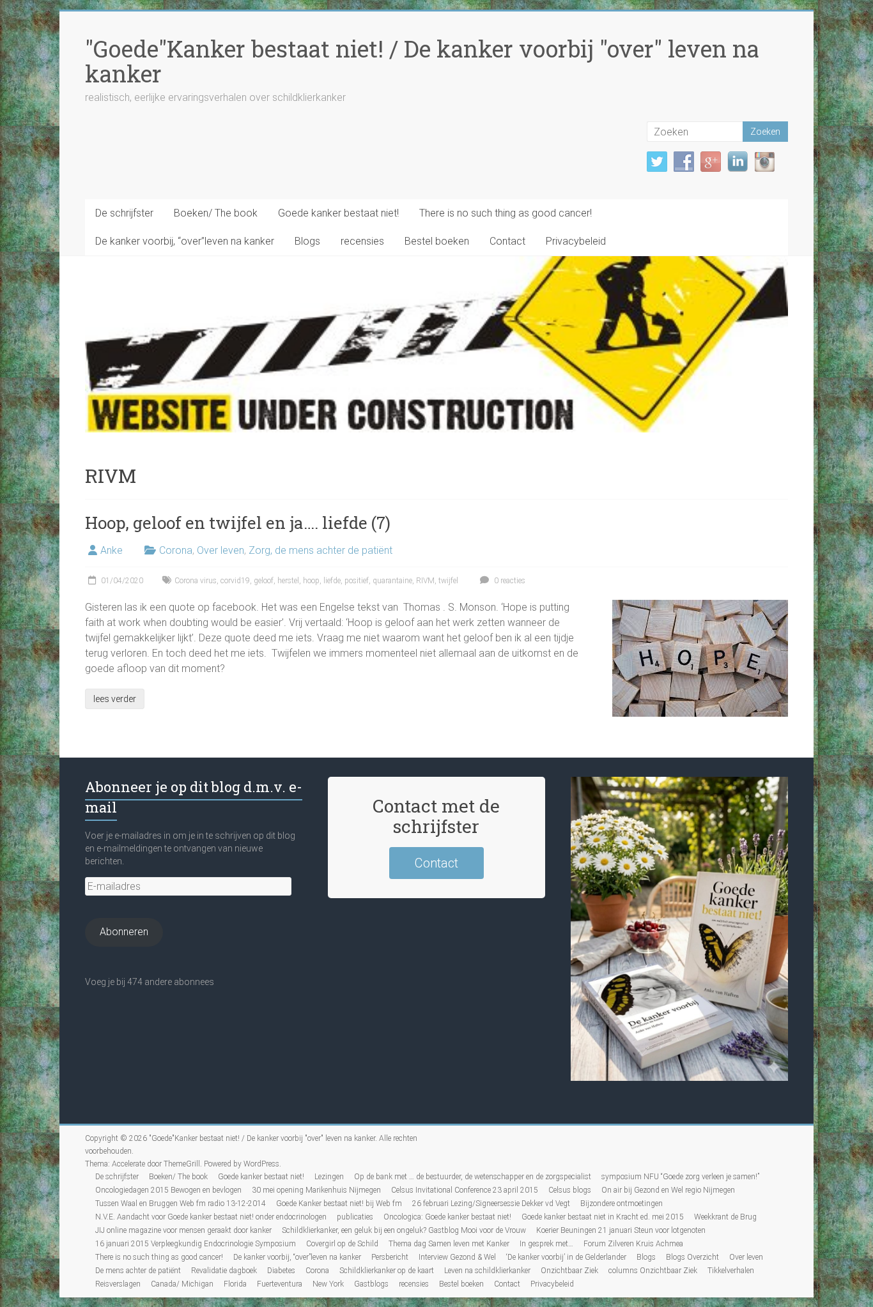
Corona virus (195, 580)
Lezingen (329, 1176)
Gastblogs (371, 1284)
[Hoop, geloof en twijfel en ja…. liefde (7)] (700, 606)
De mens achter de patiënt (138, 1270)
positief (356, 580)
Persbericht (389, 1257)
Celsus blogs (569, 1190)
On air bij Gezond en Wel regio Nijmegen (668, 1190)
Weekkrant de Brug (725, 1216)
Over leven (220, 550)
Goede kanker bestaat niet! (338, 213)
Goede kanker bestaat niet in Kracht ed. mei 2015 (602, 1216)
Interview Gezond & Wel (457, 1257)
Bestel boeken (437, 241)
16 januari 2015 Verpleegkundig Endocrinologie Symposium (195, 1243)
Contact (507, 241)
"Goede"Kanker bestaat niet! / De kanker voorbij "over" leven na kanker (422, 61)
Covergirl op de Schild (342, 1243)
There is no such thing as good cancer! (505, 213)
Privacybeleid (576, 241)
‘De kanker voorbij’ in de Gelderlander (566, 1257)
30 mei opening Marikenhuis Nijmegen (316, 1190)
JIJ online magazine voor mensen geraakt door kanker (183, 1230)
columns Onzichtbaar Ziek (652, 1270)
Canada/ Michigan (182, 1284)
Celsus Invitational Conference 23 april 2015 (464, 1190)
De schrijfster (124, 213)
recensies (362, 241)
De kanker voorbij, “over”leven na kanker (184, 241)
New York (328, 1284)
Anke (111, 550)
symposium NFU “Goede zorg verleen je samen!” (680, 1176)
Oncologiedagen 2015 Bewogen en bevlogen (168, 1190)
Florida (235, 1284)
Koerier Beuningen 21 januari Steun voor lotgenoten (621, 1230)
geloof (264, 580)
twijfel (448, 580)
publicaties (355, 1216)
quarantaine (392, 580)
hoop (311, 580)
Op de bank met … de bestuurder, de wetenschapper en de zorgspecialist (472, 1176)
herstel (288, 580)
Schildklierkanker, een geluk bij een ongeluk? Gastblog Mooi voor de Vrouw (404, 1230)
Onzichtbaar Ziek (569, 1270)
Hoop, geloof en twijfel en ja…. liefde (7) (237, 522)
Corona (175, 550)
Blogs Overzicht (692, 1257)
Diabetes (281, 1270)
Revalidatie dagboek (224, 1270)
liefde (332, 580)
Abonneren (124, 932)
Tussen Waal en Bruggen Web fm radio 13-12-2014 (180, 1203)
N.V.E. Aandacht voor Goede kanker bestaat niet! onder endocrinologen (211, 1216)
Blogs (307, 241)
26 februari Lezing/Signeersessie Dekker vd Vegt (491, 1203)
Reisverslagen (118, 1284)
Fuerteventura (279, 1284)
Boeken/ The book (216, 213)
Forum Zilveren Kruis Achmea (633, 1243)
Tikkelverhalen (730, 1270)
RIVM (425, 580)
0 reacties (508, 580)
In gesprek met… (546, 1243)
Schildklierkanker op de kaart (386, 1270)
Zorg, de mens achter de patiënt (320, 550)
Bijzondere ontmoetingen (621, 1203)
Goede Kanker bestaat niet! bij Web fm (339, 1203)
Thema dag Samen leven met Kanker (449, 1243)
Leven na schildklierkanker (487, 1270)
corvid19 (235, 580)
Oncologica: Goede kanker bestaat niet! (447, 1216)
